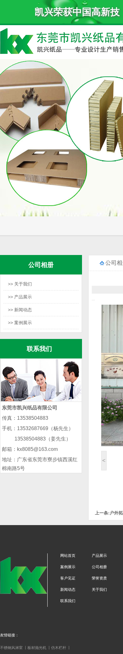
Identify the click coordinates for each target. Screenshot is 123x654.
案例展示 (67, 567)
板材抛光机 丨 (39, 648)
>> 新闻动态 (20, 309)
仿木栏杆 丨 (61, 648)
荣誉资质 (99, 578)
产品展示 (99, 555)
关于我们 (99, 589)
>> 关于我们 (20, 283)
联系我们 (67, 601)
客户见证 (67, 578)
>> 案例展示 (20, 322)
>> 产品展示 (20, 296)
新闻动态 (67, 589)
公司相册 (99, 567)
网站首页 (67, 555)
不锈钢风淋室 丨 (13, 648)
